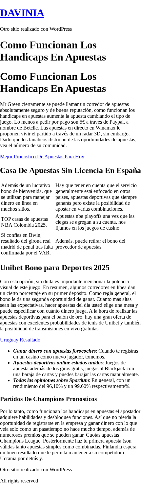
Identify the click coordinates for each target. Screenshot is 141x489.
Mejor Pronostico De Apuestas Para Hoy (42, 156)
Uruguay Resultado (20, 339)
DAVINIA (22, 13)
